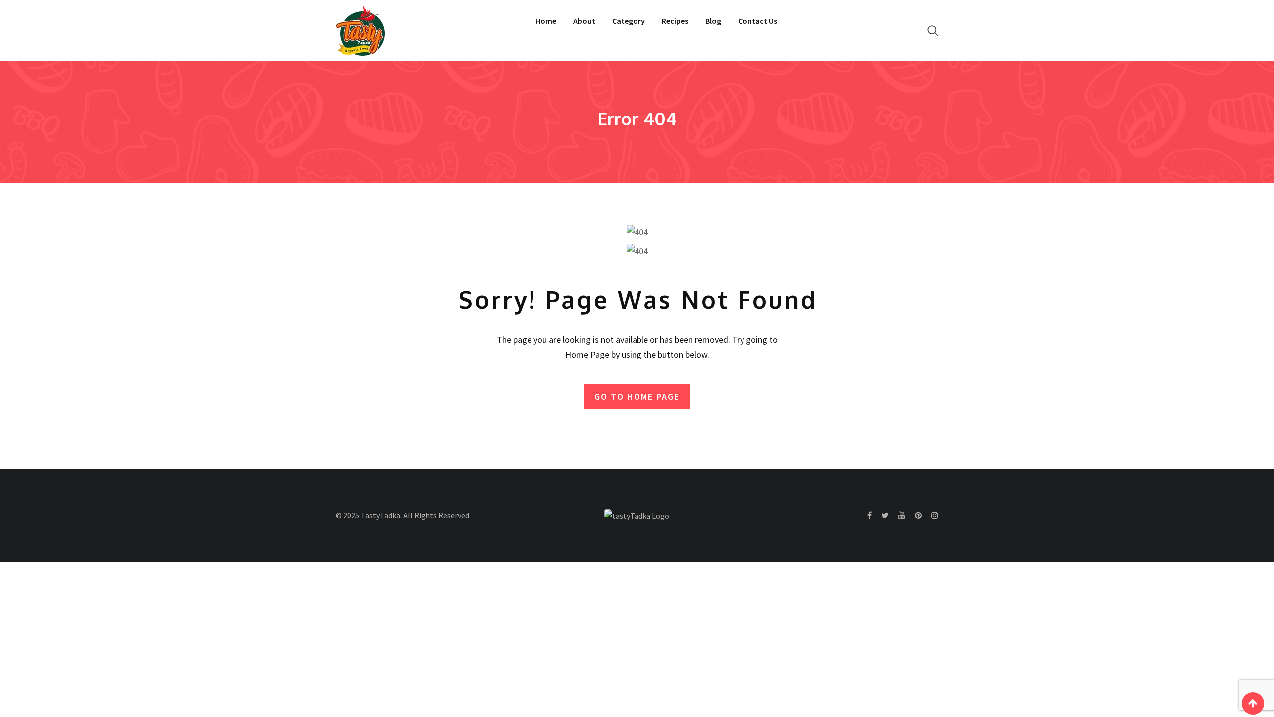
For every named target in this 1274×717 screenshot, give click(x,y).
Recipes (675, 21)
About (584, 21)
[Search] (932, 30)
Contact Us (757, 21)
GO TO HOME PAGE (637, 396)
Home (545, 21)
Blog (713, 21)
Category (628, 21)
